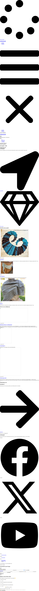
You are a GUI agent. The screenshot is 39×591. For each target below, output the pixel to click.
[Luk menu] (1, 138)
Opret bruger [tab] (4, 569)
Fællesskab (3, 131)
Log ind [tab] (1, 569)
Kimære (1, 303)
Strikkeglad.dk (3, 41)
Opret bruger (4, 132)
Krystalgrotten (2, 276)
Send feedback (3, 590)
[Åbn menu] (1, 136)
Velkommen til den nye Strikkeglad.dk (6, 324)
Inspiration (3, 43)
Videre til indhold (2, 39)
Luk (0, 590)
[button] (19, 87)
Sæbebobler (2, 259)
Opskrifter (3, 42)
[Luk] (0, 568)
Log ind (1, 132)
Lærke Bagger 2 (2, 345)
